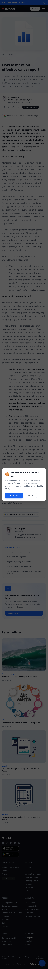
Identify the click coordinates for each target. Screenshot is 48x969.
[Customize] (40, 495)
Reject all (30, 495)
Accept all (14, 495)
